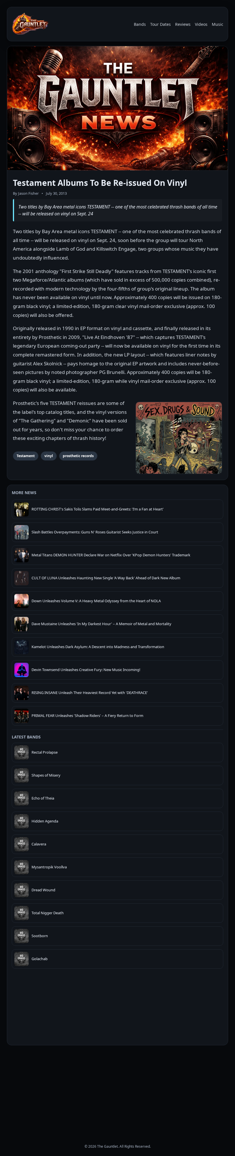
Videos (201, 24)
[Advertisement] (117, 1089)
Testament (26, 455)
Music (217, 24)
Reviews (183, 24)
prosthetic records (78, 455)
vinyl (48, 455)
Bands (140, 24)
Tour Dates (160, 24)
